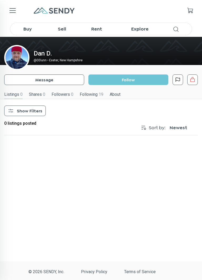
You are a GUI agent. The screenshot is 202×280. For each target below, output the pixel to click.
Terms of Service (140, 271)
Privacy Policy (94, 271)
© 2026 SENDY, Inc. (46, 271)
